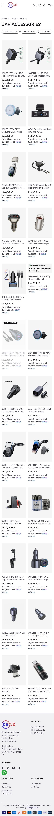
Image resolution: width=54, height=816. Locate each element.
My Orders (35, 800)
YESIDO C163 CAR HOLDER (10, 690)
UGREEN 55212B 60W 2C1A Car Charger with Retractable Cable (38, 74)
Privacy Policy (7, 806)
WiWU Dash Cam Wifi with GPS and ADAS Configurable (40, 130)
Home (4, 19)
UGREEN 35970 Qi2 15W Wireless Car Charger (39, 354)
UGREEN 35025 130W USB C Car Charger (14, 634)
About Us (5, 796)
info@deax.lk (39, 743)
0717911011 (39, 739)
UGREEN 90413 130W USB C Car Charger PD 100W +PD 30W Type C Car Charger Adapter (14, 354)
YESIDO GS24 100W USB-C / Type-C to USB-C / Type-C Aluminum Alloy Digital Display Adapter (40, 690)
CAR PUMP (45, 32)
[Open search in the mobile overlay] (34, 4)
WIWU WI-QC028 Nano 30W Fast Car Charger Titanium (38, 242)
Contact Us (6, 800)
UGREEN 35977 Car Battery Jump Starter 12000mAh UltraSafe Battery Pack (11, 522)
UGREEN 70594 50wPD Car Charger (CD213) (38, 634)
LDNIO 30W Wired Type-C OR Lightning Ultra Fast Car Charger (40, 186)
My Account (36, 796)
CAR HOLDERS (29, 32)
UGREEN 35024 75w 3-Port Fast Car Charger (38, 578)
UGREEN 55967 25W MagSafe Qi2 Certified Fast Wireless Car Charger (12, 130)
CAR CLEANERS (10, 32)
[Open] (3, 5)
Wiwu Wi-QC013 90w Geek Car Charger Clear (12, 242)
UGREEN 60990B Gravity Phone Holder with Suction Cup (39, 278)
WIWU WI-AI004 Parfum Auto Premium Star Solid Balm (39, 522)
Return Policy (7, 803)
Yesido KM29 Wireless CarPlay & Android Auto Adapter (13, 186)
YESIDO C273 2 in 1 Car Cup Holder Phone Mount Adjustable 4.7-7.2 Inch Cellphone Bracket (13, 578)
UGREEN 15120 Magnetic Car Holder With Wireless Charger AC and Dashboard (39, 466)
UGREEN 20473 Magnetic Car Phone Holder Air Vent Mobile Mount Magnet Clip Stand (13, 466)
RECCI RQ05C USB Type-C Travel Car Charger (13, 298)
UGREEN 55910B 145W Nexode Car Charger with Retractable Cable (13, 74)
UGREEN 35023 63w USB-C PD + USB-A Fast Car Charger (13, 410)
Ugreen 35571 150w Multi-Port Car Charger (40, 410)
